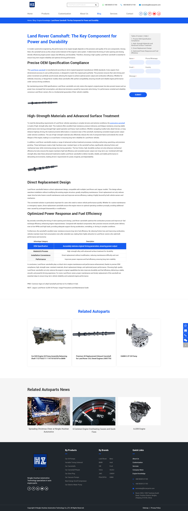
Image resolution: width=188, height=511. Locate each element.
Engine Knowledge (43, 20)
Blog (99, 13)
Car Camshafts (70, 466)
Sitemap (145, 508)
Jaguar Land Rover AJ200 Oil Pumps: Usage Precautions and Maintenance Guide (60, 288)
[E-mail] (185, 330)
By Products (71, 450)
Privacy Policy (156, 508)
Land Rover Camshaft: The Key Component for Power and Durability (74, 20)
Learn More (38, 362)
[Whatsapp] (185, 325)
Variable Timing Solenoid (74, 462)
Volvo (101, 470)
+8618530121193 (111, 5)
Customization (64, 13)
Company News (138, 470)
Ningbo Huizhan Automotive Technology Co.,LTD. (53, 508)
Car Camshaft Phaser (72, 470)
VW (100, 466)
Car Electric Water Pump (73, 485)
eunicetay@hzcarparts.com (151, 5)
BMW (101, 462)
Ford (111, 466)
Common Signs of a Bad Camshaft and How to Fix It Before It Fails (55, 284)
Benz (111, 459)
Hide (145, 36)
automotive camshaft (117, 123)
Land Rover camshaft (37, 70)
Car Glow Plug (70, 474)
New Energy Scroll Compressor (76, 481)
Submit (138, 95)
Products (45, 13)
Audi (111, 462)
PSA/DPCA (102, 477)
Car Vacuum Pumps (72, 477)
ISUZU (112, 470)
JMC (100, 474)
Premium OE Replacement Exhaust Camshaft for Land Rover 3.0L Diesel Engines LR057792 (93, 357)
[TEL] (185, 335)
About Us (84, 13)
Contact (129, 13)
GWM (111, 477)
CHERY (112, 474)
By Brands (103, 450)
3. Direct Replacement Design (141, 48)
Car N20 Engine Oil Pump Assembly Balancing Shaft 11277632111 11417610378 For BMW (49, 357)
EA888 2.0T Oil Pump (129, 356)
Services (113, 13)
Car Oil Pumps (70, 459)
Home (30, 13)
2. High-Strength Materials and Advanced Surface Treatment (142, 44)
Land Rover (103, 459)
